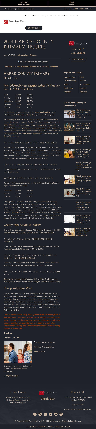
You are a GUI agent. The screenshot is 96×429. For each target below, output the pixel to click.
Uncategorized (69, 77)
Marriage (83, 88)
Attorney (83, 92)
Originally (8, 66)
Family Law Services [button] (49, 16)
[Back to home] (14, 22)
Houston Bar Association (31, 133)
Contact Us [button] (75, 16)
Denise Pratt (32, 122)
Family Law (68, 88)
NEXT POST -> (39, 351)
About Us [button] (35, 16)
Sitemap (78, 421)
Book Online (72, 3)
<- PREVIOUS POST (11, 376)
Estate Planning (70, 81)
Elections (33, 55)
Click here (14, 212)
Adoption (67, 92)
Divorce (83, 81)
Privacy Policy (67, 421)
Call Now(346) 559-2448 (24, 3)
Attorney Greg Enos (50, 66)
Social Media (85, 84)
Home (27, 16)
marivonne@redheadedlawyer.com (20, 9)
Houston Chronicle (42, 112)
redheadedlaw (22, 55)
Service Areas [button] (63, 16)
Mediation (68, 84)
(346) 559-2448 (77, 9)
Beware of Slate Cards (27, 115)
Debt (82, 77)
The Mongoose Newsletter (28, 66)
